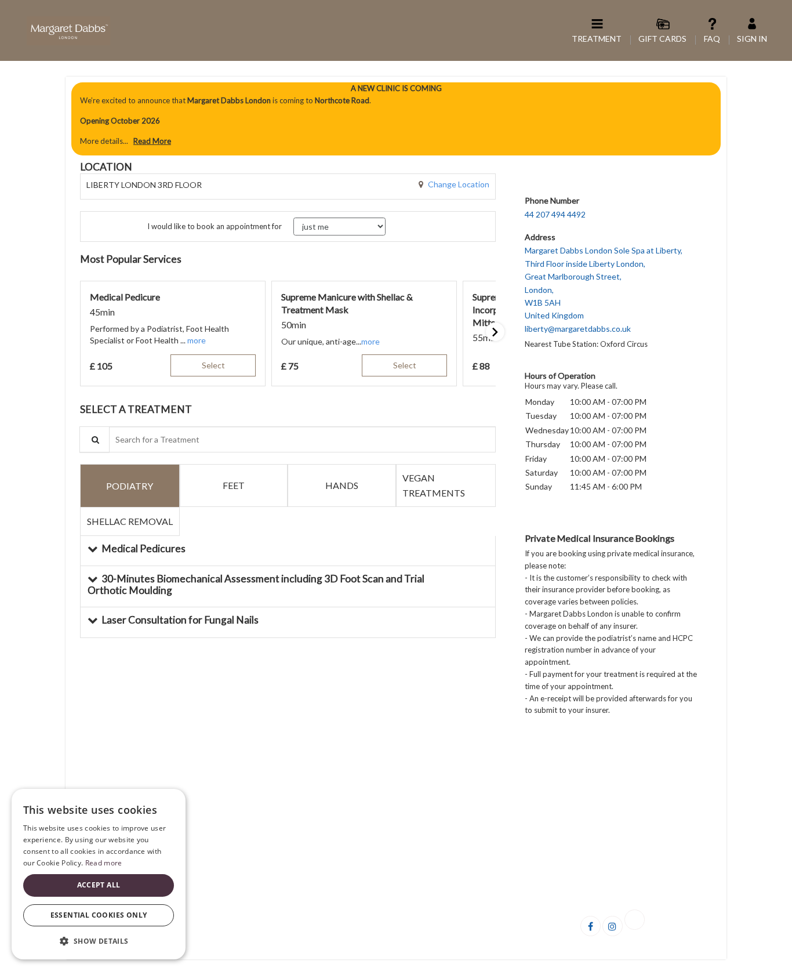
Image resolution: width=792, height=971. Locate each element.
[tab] (130, 485)
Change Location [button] (457, 184)
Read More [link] (152, 141)
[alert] (396, 118)
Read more (103, 863)
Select (213, 365)
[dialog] (99, 874)
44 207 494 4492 (555, 214)
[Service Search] (94, 439)
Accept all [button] (99, 885)
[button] (196, 340)
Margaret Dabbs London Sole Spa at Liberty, (603, 289)
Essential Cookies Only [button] (98, 915)
